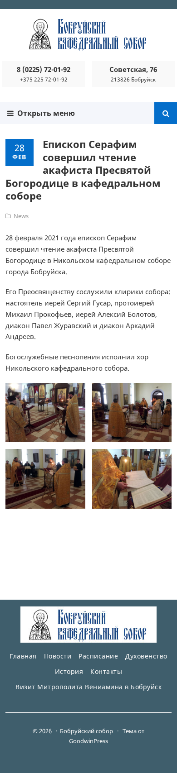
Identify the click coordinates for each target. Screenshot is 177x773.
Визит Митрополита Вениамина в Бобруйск (88, 686)
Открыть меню (44, 113)
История (69, 671)
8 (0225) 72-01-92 (43, 69)
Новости (58, 656)
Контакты (106, 671)
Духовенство (146, 656)
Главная (23, 656)
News (21, 216)
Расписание (98, 656)
